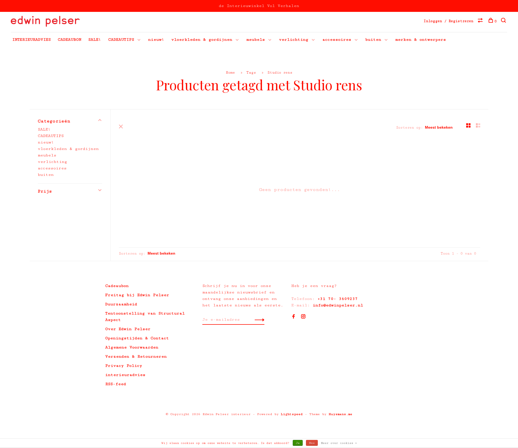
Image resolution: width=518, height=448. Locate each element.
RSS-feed (115, 384)
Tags (251, 72)
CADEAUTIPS (121, 39)
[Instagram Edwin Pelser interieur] (303, 317)
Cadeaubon (117, 285)
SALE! (94, 39)
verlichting (293, 39)
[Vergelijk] (481, 21)
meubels (255, 39)
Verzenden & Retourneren (136, 356)
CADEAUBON (69, 39)
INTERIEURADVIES (31, 39)
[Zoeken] (504, 21)
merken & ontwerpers (420, 39)
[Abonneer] (258, 320)
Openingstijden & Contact (137, 338)
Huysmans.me (340, 414)
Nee (312, 443)
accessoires (336, 39)
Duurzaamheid (121, 304)
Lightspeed (292, 414)
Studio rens (279, 72)
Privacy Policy (123, 365)
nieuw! (156, 39)
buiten (373, 39)
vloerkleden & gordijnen (201, 39)
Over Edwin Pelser (128, 329)
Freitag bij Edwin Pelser (137, 295)
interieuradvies (125, 374)
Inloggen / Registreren (448, 21)
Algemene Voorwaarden (131, 347)
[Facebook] (293, 317)
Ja (298, 443)
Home (230, 72)
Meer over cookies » (339, 443)
